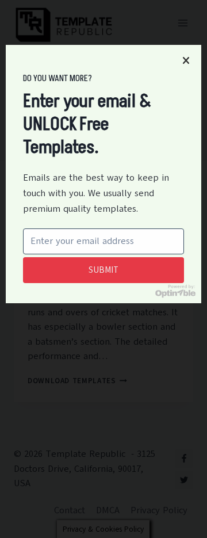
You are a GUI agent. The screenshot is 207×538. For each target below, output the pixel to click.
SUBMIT (103, 270)
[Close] (186, 60)
